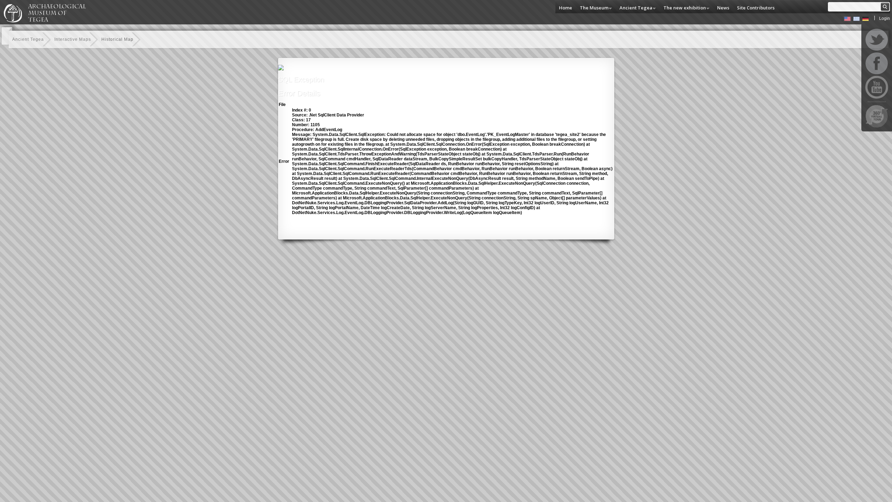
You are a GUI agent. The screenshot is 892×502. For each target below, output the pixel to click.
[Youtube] (877, 87)
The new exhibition (683, 8)
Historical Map (117, 39)
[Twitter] (877, 40)
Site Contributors (756, 8)
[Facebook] (877, 63)
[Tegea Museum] (47, 21)
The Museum (592, 8)
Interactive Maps (72, 39)
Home (565, 8)
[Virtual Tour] (877, 116)
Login (884, 18)
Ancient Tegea (634, 8)
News (723, 8)
